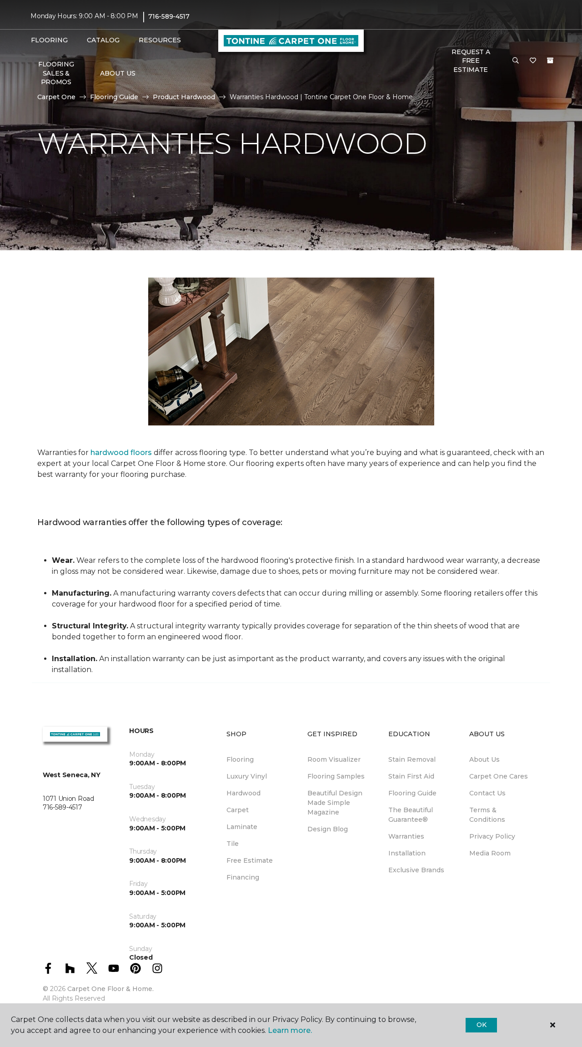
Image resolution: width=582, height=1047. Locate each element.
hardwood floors (121, 452)
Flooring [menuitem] (240, 759)
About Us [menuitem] (484, 759)
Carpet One (56, 97)
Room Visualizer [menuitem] (334, 759)
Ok (481, 1025)
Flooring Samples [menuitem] (336, 776)
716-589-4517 (169, 16)
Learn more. (290, 1030)
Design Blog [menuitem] (327, 829)
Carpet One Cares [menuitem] (498, 776)
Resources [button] (160, 40)
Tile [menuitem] (232, 844)
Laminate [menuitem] (241, 827)
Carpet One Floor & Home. (110, 989)
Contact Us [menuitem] (487, 793)
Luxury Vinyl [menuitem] (246, 776)
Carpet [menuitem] (237, 810)
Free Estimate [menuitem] (249, 860)
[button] (515, 61)
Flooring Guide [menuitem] (412, 793)
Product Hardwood (184, 97)
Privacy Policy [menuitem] (492, 836)
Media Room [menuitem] (490, 853)
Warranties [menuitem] (406, 836)
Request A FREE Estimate (471, 61)
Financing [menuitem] (242, 877)
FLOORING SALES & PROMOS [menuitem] (56, 73)
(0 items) (550, 60)
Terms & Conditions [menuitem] (487, 815)
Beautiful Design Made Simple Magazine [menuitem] (334, 802)
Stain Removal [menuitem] (412, 759)
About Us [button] (117, 73)
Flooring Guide (114, 97)
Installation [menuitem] (407, 853)
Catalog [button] (103, 40)
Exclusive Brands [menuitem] (416, 870)
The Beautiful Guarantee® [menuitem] (410, 815)
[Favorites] (533, 61)
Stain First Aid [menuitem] (411, 776)
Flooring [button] (49, 40)
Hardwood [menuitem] (243, 793)
